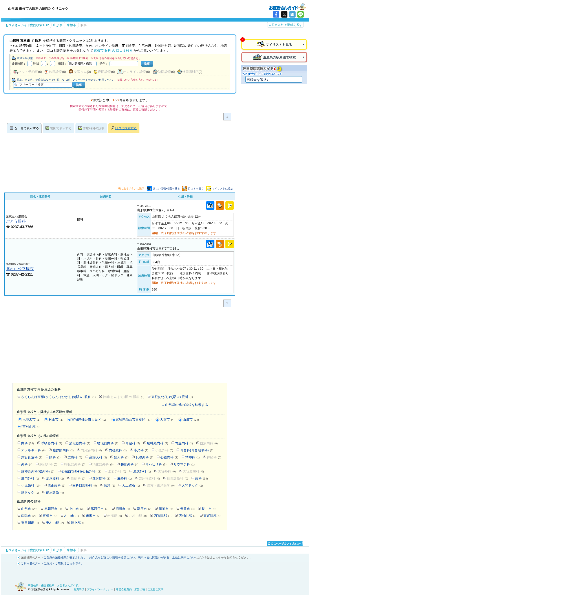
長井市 (209, 509)
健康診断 (55, 492)
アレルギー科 (33, 450)
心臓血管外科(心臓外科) (81, 471)
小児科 (141, 450)
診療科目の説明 (93, 128)
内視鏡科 (118, 450)
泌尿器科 (55, 478)
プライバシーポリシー (100, 589)
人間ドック (192, 485)
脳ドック (30, 492)
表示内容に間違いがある (153, 557)
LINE (300, 14)
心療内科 (169, 457)
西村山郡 (31, 427)
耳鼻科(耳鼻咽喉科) (196, 450)
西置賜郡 (163, 516)
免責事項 (79, 589)
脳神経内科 (157, 443)
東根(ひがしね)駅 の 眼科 (172, 397)
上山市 (76, 509)
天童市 (167, 419)
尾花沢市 (31, 419)
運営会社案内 (124, 589)
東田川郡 (30, 523)
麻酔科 (124, 478)
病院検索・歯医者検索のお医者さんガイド (287, 6)
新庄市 (144, 509)
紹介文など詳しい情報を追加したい (112, 557)
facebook (276, 14)
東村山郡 (55, 523)
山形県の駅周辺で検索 (279, 57)
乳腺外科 (144, 457)
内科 (27, 443)
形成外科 (142, 471)
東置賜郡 (212, 516)
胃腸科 (132, 443)
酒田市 (122, 509)
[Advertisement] (120, 346)
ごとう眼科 (16, 221)
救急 (109, 485)
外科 (26, 464)
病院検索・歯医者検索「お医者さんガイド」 (54, 585)
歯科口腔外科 (84, 485)
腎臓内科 (184, 443)
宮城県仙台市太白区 (89, 419)
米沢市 (93, 516)
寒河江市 (99, 509)
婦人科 (121, 457)
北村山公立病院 (20, 268)
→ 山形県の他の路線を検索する (184, 405)
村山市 (56, 419)
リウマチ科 (184, 464)
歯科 (201, 478)
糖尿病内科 (63, 450)
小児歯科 (30, 485)
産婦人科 (98, 457)
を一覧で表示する (26, 128)
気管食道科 (31, 457)
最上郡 (78, 523)
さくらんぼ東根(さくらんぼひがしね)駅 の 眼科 (58, 397)
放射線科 (101, 478)
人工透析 (131, 485)
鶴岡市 (166, 509)
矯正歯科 (56, 485)
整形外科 (129, 464)
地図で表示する (61, 128)
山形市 (191, 419)
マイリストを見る (279, 44)
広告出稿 (139, 589)
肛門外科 (30, 478)
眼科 (54, 457)
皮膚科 (75, 457)
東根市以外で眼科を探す (285, 25)
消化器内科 (79, 443)
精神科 (192, 457)
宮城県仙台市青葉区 (134, 419)
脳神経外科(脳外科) (37, 471)
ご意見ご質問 (155, 589)
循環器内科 (107, 443)
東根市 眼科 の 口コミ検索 (113, 50)
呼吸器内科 (51, 443)
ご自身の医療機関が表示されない (65, 557)
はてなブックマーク (292, 14)
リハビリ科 (155, 464)
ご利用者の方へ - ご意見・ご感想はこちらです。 (52, 563)
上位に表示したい (183, 557)
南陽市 (28, 516)
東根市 (50, 516)
